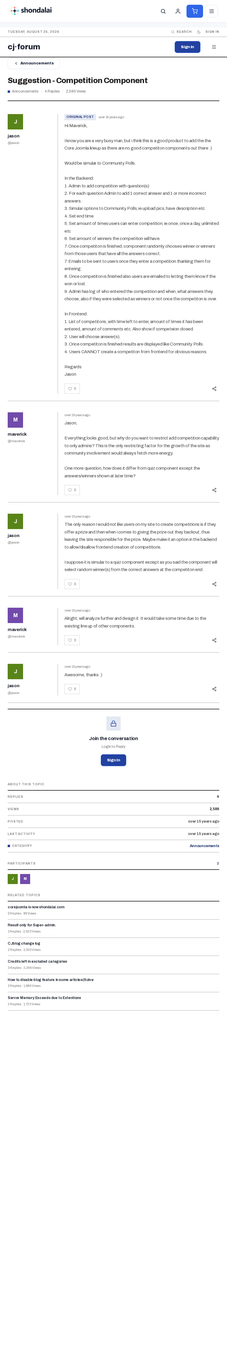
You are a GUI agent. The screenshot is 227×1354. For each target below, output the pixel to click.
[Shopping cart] (195, 11)
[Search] (163, 11)
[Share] (214, 389)
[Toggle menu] (211, 11)
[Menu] (214, 47)
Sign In (187, 47)
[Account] (178, 11)
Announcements (37, 63)
